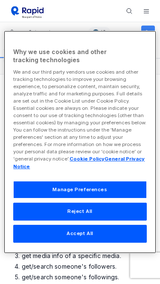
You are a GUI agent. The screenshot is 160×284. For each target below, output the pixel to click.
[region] (80, 142)
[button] (146, 11)
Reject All (80, 212)
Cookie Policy (87, 159)
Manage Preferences (79, 189)
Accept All (80, 233)
